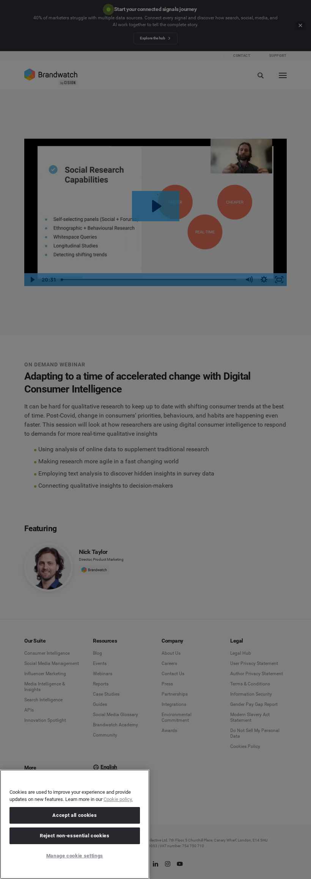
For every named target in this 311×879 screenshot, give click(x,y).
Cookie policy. (118, 799)
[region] (74, 824)
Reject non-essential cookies (74, 835)
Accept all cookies (74, 815)
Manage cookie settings (74, 856)
